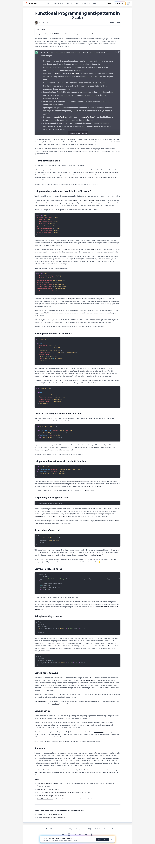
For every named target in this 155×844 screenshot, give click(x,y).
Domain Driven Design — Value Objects (50, 796)
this (46, 734)
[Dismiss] (111, 839)
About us (69, 3)
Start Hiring (119, 3)
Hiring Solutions (58, 3)
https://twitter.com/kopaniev (52, 814)
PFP (64, 322)
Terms (106, 829)
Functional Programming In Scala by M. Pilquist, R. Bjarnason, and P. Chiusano (63, 792)
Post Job (109, 3)
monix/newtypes (81, 299)
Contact (97, 829)
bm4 (64, 741)
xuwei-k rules (98, 732)
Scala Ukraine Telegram (45, 799)
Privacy (114, 829)
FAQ (94, 3)
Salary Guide (86, 3)
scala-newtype (69, 299)
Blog (77, 3)
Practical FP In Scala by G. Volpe (48, 789)
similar (94, 320)
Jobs (48, 3)
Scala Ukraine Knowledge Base (47, 783)
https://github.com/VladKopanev (54, 818)
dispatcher (55, 704)
